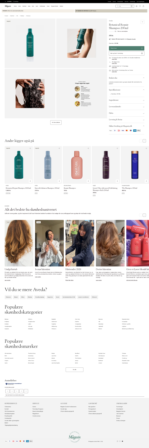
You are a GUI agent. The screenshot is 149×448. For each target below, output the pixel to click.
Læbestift (101, 326)
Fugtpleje (54, 323)
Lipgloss (124, 326)
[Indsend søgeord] (118, 6)
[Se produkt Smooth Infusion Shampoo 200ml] (48, 165)
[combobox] (124, 6)
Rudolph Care (102, 353)
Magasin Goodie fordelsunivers (68, 406)
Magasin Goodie (131, 39)
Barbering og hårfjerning (128, 328)
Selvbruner (54, 321)
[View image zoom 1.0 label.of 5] (30, 43)
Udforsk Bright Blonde (131, 280)
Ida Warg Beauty (67, 185)
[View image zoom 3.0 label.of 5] (30, 93)
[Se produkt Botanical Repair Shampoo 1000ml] (19, 165)
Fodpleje (7, 321)
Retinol (100, 328)
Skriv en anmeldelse (122, 31)
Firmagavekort (92, 409)
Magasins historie (120, 411)
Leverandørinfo (115, 107)
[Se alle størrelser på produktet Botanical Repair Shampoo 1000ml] (8, 193)
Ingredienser (114, 100)
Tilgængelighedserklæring (11, 425)
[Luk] (98, 240)
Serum (57, 297)
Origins (6, 360)
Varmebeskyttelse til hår (69, 297)
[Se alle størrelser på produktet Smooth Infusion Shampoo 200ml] (36, 193)
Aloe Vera (77, 319)
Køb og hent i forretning (116, 53)
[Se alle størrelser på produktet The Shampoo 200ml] (123, 193)
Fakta (111, 113)
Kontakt (7, 409)
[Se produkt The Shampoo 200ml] (135, 165)
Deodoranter (78, 326)
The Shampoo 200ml (129, 188)
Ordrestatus (8, 406)
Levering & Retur (115, 120)
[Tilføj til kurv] (30, 181)
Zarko (6, 362)
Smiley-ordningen (120, 420)
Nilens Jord (124, 355)
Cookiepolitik (8, 418)
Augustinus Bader (126, 185)
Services (126, 1)
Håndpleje (30, 328)
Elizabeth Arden (126, 360)
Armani (100, 362)
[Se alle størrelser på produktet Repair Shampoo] (66, 193)
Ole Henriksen (8, 353)
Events (34, 406)
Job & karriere (119, 413)
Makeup (6, 319)
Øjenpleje (101, 323)
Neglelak (54, 319)
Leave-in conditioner (83, 297)
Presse (118, 418)
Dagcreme (50, 297)
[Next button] (148, 11)
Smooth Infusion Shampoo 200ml (47, 188)
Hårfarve (30, 319)
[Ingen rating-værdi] (112, 31)
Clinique (124, 353)
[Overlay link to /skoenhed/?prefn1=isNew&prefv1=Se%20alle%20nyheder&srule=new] (38, 10)
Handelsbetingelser (10, 413)
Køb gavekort (91, 406)
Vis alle (74, 369)
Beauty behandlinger (38, 411)
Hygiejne (7, 328)
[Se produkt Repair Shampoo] (77, 165)
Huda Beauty (125, 362)
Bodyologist (31, 362)
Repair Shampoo (70, 188)
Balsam (16, 297)
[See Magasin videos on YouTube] (122, 441)
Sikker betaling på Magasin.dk (120, 126)
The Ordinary (78, 358)
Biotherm (101, 360)
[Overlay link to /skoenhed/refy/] (111, 10)
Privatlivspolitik (8, 416)
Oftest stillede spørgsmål (67, 411)
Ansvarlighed (120, 1)
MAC (6, 355)
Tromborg (124, 358)
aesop (76, 360)
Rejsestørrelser (125, 319)
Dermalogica (102, 355)
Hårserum (94, 297)
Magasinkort (36, 413)
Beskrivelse (113, 78)
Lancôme (54, 355)
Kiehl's (76, 355)
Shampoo (8, 297)
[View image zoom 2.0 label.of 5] (81, 43)
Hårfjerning (54, 326)
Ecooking (54, 360)
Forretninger (132, 1)
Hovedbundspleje (39, 297)
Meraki (53, 358)
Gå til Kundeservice (9, 411)
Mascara (101, 319)
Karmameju (30, 355)
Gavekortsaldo (92, 411)
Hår (99, 321)
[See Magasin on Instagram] (117, 441)
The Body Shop (31, 353)
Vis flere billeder (56, 122)
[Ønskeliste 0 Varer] (140, 6)
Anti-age (30, 326)
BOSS (76, 362)
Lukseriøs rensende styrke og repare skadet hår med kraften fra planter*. (125, 83)
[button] (137, 6)
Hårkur (22, 297)
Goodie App (64, 409)
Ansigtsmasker (8, 326)
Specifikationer (114, 90)
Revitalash (101, 358)
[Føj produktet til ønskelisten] (142, 22)
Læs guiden (7, 280)
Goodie (109, 1)
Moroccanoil (31, 358)
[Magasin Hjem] (8, 6)
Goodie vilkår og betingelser (12, 420)
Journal (114, 1)
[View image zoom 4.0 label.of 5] (81, 93)
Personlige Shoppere (38, 409)
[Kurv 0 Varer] (143, 6)
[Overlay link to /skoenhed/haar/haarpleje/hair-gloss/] (79, 243)
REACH (6, 423)
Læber (29, 323)
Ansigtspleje (78, 323)
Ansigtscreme (31, 321)
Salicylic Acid (78, 328)
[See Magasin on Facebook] (120, 441)
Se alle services (36, 416)
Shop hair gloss (69, 280)
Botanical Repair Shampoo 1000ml (18, 188)
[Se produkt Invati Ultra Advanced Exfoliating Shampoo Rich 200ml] (106, 165)
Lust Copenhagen (140, 1)
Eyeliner (77, 321)
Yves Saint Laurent (9, 358)
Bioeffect (77, 353)
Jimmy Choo (31, 360)
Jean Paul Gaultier (56, 362)
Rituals (53, 353)
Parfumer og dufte (126, 323)
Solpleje (7, 323)
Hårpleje (30, 297)
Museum (118, 416)
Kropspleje (124, 321)
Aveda (111, 20)
